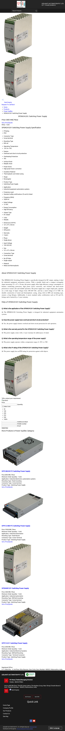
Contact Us (6, 713)
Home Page (6, 705)
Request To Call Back (8, 104)
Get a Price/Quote (7, 122)
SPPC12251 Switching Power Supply (14, 643)
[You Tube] (34, 722)
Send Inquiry (8, 102)
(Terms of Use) (33, 726)
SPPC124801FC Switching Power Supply (16, 526)
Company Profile (8, 708)
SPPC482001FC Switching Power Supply (16, 471)
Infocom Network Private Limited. (25, 728)
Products (6, 109)
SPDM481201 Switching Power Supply (15, 588)
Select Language (54, 728)
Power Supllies (8, 111)
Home (5, 107)
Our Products (7, 711)
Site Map (5, 716)
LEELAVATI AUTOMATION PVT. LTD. (53, 4)
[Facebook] (30, 722)
